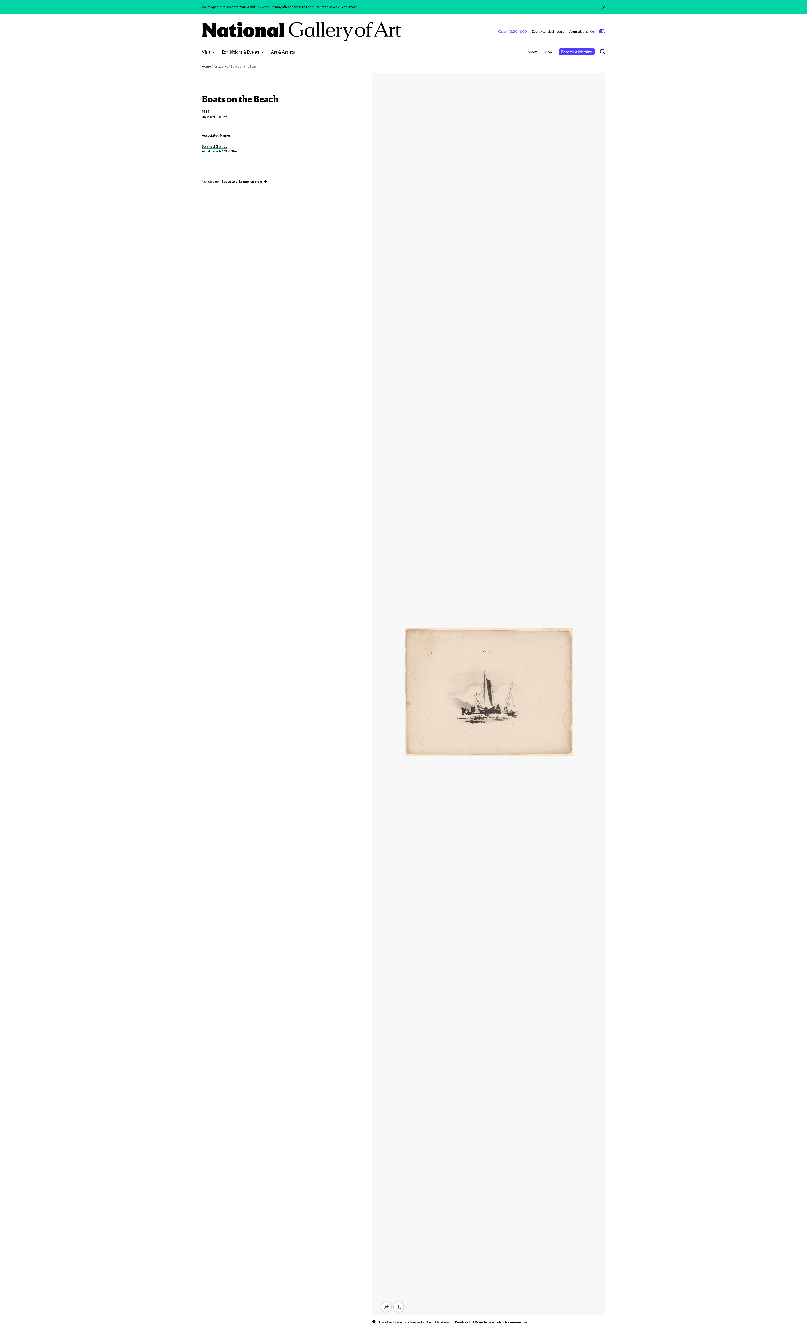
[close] (603, 7)
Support (530, 51)
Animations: (582, 31)
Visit (206, 52)
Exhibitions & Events (241, 52)
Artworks (221, 66)
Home (206, 66)
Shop (548, 51)
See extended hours (548, 31)
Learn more (348, 6)
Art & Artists (283, 52)
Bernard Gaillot (214, 146)
